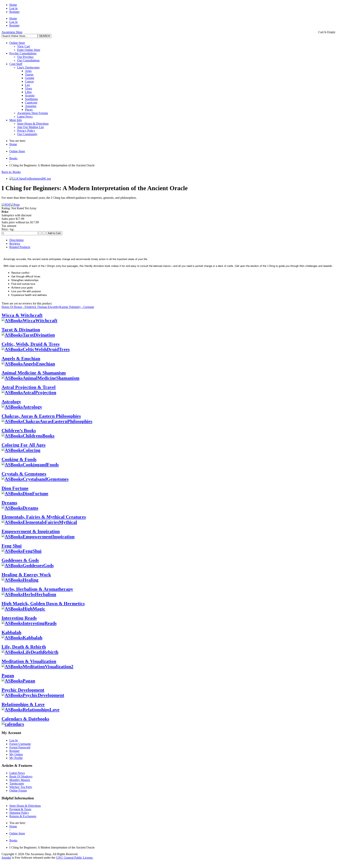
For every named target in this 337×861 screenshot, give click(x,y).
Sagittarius (31, 99)
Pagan (8, 675)
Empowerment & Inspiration (31, 531)
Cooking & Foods (19, 459)
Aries (28, 71)
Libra (28, 92)
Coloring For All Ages (23, 444)
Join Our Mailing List (30, 127)
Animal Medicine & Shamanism (34, 372)
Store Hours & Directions (33, 123)
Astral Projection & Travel (29, 387)
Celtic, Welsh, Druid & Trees (30, 344)
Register (14, 11)
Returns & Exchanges (22, 816)
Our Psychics (25, 57)
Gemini (29, 78)
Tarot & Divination (21, 329)
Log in (13, 8)
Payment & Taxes (20, 809)
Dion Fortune (15, 488)
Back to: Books (11, 172)
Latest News (25, 116)
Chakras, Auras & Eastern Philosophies (41, 416)
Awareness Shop (12, 32)
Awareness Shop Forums (32, 113)
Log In (13, 740)
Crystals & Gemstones (24, 473)
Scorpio (30, 95)
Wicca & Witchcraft (22, 315)
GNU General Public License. (74, 857)
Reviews (14, 243)
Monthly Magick (19, 780)
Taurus (29, 74)
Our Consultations (28, 60)
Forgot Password (19, 747)
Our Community (27, 134)
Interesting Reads (19, 617)
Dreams (9, 502)
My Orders (16, 754)
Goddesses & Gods (20, 560)
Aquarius (30, 106)
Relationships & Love (23, 704)
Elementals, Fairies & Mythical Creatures (44, 516)
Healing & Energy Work (26, 574)
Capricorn (31, 102)
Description (16, 240)
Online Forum (18, 790)
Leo (27, 85)
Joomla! (6, 857)
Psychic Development (23, 689)
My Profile (16, 758)
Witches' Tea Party (20, 787)
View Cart (23, 46)
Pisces (29, 109)
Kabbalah (11, 632)
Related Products (19, 247)
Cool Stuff (15, 64)
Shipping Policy (19, 812)
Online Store (17, 42)
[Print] (15, 204)
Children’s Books (19, 430)
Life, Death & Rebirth (24, 646)
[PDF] (6, 204)
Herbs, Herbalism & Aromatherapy (37, 589)
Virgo (28, 88)
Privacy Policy (26, 130)
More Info (15, 120)
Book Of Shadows (20, 776)
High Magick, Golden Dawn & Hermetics (43, 603)
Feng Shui (12, 545)
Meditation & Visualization (29, 661)
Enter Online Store (28, 49)
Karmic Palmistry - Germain (76, 307)
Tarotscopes (16, 783)
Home (13, 4)
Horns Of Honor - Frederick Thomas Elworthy (30, 307)
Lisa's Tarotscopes (28, 67)
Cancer (29, 81)
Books (13, 158)
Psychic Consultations (22, 53)
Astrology (11, 401)
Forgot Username (20, 744)
